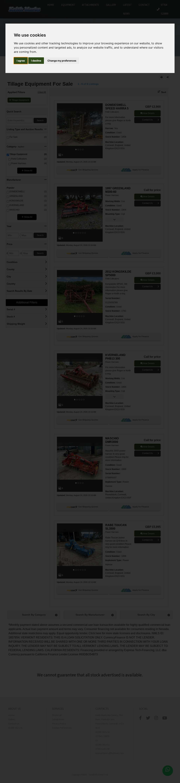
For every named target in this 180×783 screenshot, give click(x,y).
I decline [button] (36, 60)
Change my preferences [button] (61, 60)
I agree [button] (21, 60)
